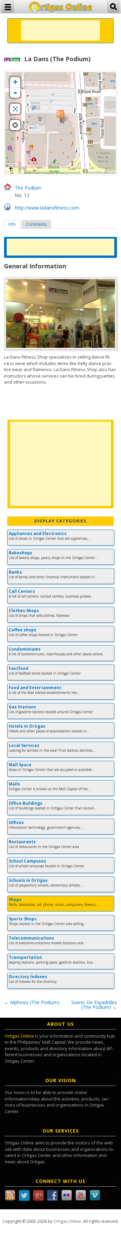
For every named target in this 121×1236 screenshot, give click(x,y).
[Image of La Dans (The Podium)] (60, 313)
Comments (36, 224)
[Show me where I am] (15, 125)
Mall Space (20, 765)
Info (12, 224)
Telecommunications (31, 938)
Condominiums (25, 649)
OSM (97, 172)
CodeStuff (109, 172)
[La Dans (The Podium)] (60, 116)
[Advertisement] (60, 30)
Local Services (24, 745)
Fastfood (18, 668)
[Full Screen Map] (15, 109)
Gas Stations (22, 707)
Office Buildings (25, 803)
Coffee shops (22, 630)
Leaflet (87, 172)
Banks (15, 572)
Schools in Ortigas (28, 880)
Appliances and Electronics (38, 533)
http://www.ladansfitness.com (47, 207)
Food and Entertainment (35, 687)
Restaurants (22, 842)
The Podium (28, 188)
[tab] (12, 224)
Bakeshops (20, 553)
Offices (16, 822)
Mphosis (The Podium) (31, 1002)
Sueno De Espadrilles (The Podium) (94, 1004)
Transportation (25, 957)
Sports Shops (23, 919)
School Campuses (27, 861)
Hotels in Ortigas (27, 726)
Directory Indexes (28, 976)
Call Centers (22, 591)
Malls (14, 784)
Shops (15, 899)
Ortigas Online (19, 1036)
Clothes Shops (24, 610)
